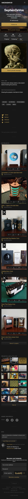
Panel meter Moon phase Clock (10, 337)
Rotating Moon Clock (7, 271)
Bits (21, 39)
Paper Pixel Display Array (8, 304)
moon (14, 104)
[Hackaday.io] (7, 2)
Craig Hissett (9, 444)
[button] (24, 2)
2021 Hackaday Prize (20, 374)
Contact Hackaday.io (17, 487)
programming (20, 102)
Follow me (14, 24)
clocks (9, 104)
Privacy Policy (22, 488)
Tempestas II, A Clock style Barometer (11, 172)
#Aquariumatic (10, 448)
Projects (7, 39)
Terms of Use (14, 488)
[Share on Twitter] (12, 420)
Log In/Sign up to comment (9, 441)
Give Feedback (5, 488)
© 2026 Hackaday (14, 495)
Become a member (14, 477)
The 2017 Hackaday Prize (4, 245)
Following (14, 39)
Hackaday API (14, 490)
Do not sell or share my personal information (14, 492)
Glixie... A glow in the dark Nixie (9, 205)
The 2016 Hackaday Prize (4, 212)
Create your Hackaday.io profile (7, 460)
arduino (4, 102)
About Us (8, 487)
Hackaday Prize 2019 (11, 366)
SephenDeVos (8, 174)
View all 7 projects (14, 343)
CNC (3, 104)
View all (14, 405)
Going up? (14, 483)
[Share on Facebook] (17, 420)
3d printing (12, 102)
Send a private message (14, 30)
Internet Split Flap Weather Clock (10, 238)
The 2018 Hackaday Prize (11, 358)
